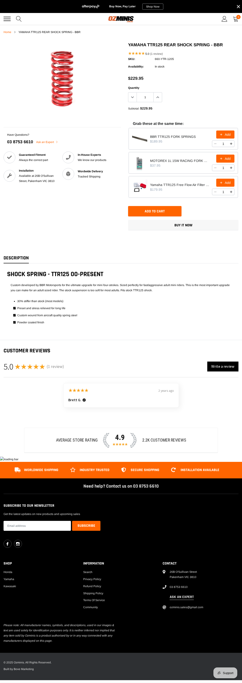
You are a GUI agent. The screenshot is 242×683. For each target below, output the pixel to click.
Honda (8, 572)
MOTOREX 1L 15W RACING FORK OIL (179, 161)
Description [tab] (16, 258)
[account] (224, 19)
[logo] (121, 19)
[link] (8, 544)
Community (90, 607)
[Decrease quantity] (215, 143)
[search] (19, 19)
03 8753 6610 (20, 141)
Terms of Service (94, 600)
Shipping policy (93, 593)
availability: (136, 66)
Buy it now (183, 225)
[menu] (7, 18)
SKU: (131, 59)
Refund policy (92, 586)
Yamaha (9, 579)
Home (7, 32)
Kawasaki (10, 586)
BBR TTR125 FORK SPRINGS (173, 137)
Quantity (133, 87)
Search (87, 572)
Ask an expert (182, 596)
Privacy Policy (92, 579)
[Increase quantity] (231, 143)
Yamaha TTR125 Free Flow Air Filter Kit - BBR (179, 185)
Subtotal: (133, 108)
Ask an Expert (45, 142)
